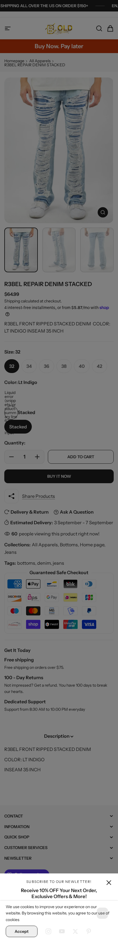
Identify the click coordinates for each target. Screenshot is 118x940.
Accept (22, 931)
